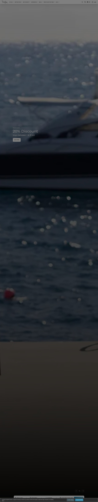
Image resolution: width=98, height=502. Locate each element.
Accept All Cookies (79, 499)
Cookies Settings (70, 499)
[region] (49, 500)
